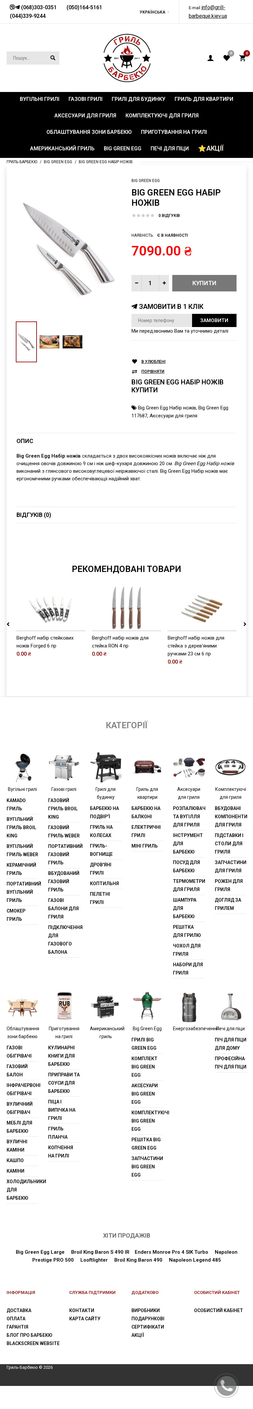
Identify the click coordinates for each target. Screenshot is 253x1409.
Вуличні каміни (17, 1146)
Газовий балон (17, 1070)
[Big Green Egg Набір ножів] (69, 248)
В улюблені (153, 361)
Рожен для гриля (229, 885)
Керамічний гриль (21, 869)
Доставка (19, 1310)
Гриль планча (58, 1133)
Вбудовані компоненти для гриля (230, 816)
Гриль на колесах (101, 831)
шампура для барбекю (184, 908)
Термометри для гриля (189, 885)
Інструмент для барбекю (188, 843)
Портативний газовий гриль (64, 854)
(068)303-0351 (38, 7)
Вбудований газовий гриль (63, 881)
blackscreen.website (33, 1343)
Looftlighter (94, 1260)
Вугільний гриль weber (22, 850)
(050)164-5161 (84, 7)
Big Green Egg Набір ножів (167, 408)
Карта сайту (84, 1318)
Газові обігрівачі (19, 1052)
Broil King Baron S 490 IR (100, 1252)
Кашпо (15, 1160)
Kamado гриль (16, 804)
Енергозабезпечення (196, 1028)
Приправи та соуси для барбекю (64, 1083)
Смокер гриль (16, 915)
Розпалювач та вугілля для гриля (189, 816)
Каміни (15, 1171)
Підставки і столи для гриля (229, 843)
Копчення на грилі (60, 1151)
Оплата (16, 1318)
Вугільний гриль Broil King (21, 827)
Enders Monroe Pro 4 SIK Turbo (171, 1252)
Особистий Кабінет (218, 1310)
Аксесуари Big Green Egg (144, 1094)
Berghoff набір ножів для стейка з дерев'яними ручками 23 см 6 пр (196, 646)
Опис (24, 440)
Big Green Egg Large (40, 1252)
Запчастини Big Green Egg (147, 1167)
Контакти (81, 1310)
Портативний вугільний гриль (22, 892)
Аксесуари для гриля (173, 416)
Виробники (145, 1310)
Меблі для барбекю (19, 1127)
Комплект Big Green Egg (144, 1067)
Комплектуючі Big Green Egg (147, 1121)
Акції (137, 1335)
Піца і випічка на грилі (61, 1110)
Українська (152, 12)
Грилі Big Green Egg (143, 1044)
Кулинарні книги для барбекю (61, 1056)
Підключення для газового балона (64, 940)
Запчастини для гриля (230, 866)
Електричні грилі (146, 831)
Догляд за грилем (228, 904)
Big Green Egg (145, 180)
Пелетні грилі (100, 898)
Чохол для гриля (187, 950)
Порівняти (152, 371)
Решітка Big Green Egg (146, 1144)
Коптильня (104, 883)
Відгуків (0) (33, 514)
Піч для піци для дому (230, 1044)
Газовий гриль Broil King (63, 809)
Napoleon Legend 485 (195, 1260)
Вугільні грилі (22, 789)
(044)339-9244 (27, 16)
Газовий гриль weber (64, 831)
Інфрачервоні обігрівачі (22, 1089)
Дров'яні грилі (100, 869)
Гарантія (17, 1327)
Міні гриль (144, 846)
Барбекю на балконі (145, 812)
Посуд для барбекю (186, 866)
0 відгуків (169, 215)
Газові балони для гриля (63, 908)
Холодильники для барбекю (22, 1190)
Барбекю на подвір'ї (104, 812)
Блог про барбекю (29, 1335)
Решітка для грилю (187, 931)
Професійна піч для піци (230, 1062)
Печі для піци (230, 1028)
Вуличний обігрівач (20, 1108)
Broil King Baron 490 (138, 1260)
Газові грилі (63, 789)
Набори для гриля (188, 968)
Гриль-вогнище (101, 850)
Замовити (214, 320)
